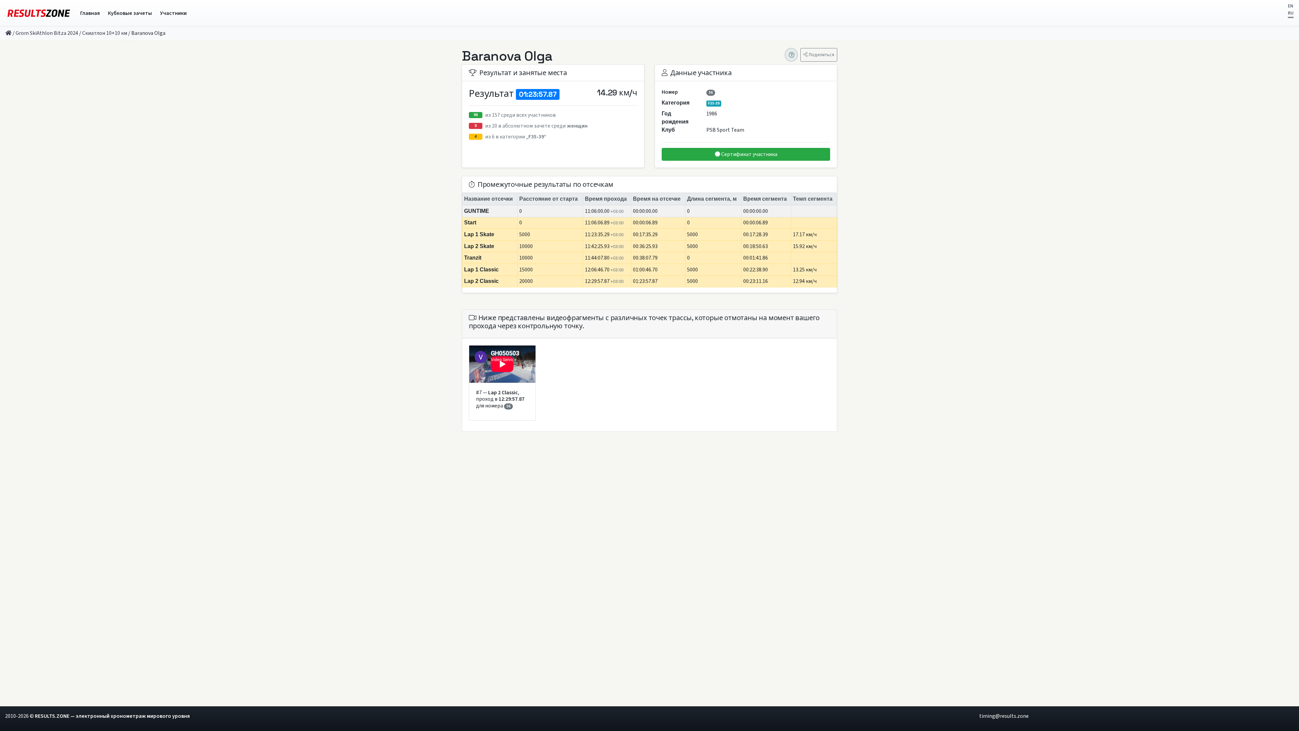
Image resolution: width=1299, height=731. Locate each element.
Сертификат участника (748, 154)
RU (1291, 13)
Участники (173, 13)
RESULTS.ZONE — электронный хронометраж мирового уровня (112, 716)
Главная (90, 13)
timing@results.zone (1004, 716)
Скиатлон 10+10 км (104, 33)
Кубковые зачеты (130, 13)
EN (1290, 6)
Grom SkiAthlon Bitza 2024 (47, 33)
